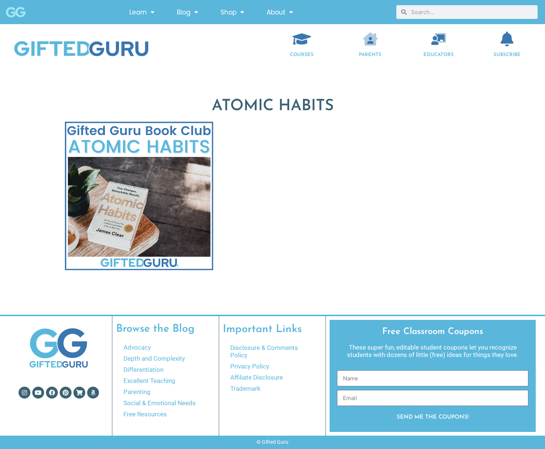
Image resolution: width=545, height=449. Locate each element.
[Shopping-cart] (79, 393)
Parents (370, 54)
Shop (229, 12)
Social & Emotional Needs (159, 403)
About (276, 12)
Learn (138, 12)
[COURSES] (301, 39)
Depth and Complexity (154, 358)
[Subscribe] (507, 39)
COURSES (302, 54)
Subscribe (507, 54)
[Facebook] (52, 393)
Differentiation (143, 369)
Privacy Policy (249, 366)
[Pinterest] (66, 393)
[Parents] (370, 39)
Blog (184, 12)
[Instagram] (24, 393)
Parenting (137, 392)
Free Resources (145, 414)
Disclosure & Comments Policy (264, 351)
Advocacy (137, 347)
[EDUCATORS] (438, 39)
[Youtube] (38, 393)
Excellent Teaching (149, 380)
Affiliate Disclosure (256, 377)
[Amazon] (93, 393)
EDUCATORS (438, 54)
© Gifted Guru (272, 442)
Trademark (245, 388)
